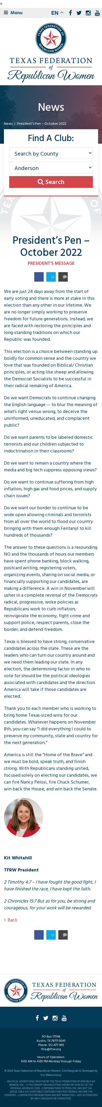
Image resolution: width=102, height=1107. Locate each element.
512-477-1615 (56, 1045)
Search (55, 182)
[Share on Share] (39, 277)
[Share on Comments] (63, 277)
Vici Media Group (51, 1075)
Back (12, 920)
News (8, 124)
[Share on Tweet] (51, 277)
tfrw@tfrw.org (51, 1049)
